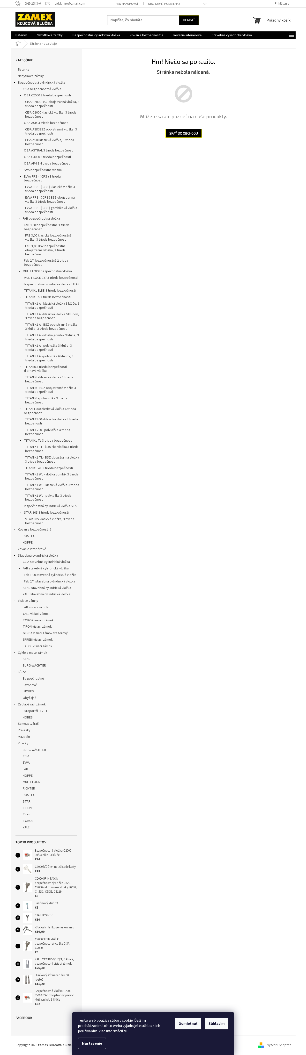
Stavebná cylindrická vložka (38, 555)
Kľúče (22, 672)
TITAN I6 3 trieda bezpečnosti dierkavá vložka (45, 369)
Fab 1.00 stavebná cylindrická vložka (50, 575)
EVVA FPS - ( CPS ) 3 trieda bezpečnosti (42, 178)
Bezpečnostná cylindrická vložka (41, 82)
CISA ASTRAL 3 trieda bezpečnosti (49, 150)
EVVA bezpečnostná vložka (42, 170)
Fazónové (30, 685)
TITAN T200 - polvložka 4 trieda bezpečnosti (47, 432)
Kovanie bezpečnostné (35, 529)
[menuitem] (21, 35)
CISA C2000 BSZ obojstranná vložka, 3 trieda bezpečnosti (52, 104)
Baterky (23, 69)
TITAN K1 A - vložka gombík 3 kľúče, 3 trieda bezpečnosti (52, 337)
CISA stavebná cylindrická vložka (46, 562)
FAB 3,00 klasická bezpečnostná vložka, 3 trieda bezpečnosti (48, 237)
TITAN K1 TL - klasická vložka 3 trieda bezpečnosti (52, 449)
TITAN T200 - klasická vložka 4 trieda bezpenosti (51, 421)
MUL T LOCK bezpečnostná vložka (47, 271)
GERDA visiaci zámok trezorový (45, 633)
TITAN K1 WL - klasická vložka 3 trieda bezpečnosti (52, 487)
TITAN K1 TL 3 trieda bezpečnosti (48, 440)
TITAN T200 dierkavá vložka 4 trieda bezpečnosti (50, 411)
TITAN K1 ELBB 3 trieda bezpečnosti (50, 290)
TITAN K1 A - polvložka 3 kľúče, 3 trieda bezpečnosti (48, 347)
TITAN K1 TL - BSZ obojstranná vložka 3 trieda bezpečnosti (52, 459)
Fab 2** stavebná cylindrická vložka (49, 581)
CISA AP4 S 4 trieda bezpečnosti (47, 163)
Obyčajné (30, 698)
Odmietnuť (188, 1023)
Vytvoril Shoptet (279, 1045)
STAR (26, 659)
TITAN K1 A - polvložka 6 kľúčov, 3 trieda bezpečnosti (49, 358)
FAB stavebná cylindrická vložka (46, 568)
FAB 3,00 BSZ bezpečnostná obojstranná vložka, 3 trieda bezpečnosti (45, 250)
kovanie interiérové (32, 549)
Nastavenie (92, 1043)
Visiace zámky (28, 600)
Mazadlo (24, 736)
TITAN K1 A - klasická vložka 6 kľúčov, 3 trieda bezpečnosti (52, 316)
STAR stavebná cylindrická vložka (47, 588)
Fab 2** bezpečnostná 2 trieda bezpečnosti (46, 262)
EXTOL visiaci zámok (37, 646)
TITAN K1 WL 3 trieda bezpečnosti (48, 468)
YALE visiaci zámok (36, 613)
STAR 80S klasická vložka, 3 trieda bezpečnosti (49, 521)
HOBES (29, 691)
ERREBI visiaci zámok (38, 639)
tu (125, 1031)
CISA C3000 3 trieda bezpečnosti (47, 157)
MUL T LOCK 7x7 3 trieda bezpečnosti (51, 277)
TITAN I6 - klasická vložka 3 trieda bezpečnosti (49, 379)
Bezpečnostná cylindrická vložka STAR (51, 506)
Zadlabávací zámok (32, 704)
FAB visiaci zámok (35, 607)
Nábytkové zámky (31, 76)
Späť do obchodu (183, 133)
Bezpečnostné (33, 678)
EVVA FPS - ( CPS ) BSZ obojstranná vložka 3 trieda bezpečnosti (50, 199)
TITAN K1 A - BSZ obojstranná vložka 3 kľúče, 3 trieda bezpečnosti (51, 326)
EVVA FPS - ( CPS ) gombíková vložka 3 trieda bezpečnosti (52, 210)
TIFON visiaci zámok (37, 626)
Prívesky (24, 730)
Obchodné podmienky (164, 4)
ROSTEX (29, 536)
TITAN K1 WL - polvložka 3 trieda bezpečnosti (48, 497)
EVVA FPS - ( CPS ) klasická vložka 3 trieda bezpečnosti (50, 189)
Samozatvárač (28, 723)
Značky (23, 743)
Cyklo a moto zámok (32, 652)
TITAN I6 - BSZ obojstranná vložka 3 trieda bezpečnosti (50, 390)
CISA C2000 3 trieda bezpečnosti (47, 95)
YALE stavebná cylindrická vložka (46, 594)
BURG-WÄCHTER (34, 665)
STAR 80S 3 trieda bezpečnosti (46, 512)
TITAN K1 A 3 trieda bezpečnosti (47, 297)
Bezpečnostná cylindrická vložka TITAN (51, 284)
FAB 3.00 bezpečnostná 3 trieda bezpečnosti (46, 227)
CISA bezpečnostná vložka (42, 89)
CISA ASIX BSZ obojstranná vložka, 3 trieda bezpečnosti (51, 131)
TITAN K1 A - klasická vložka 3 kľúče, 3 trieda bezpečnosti (52, 305)
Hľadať (189, 20)
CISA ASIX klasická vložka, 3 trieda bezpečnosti (49, 142)
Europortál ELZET (35, 711)
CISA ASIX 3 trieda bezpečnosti (46, 123)
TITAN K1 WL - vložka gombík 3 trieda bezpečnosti (51, 476)
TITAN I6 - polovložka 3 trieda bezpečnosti (46, 400)
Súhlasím (217, 1023)
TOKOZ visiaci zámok (38, 620)
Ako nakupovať (127, 4)
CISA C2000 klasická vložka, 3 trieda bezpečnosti (50, 114)
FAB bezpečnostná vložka (41, 218)
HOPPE (28, 542)
